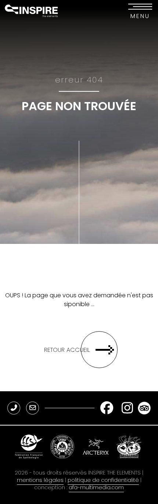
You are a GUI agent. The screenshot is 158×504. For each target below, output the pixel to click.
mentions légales (40, 480)
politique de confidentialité (103, 480)
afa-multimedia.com (96, 487)
